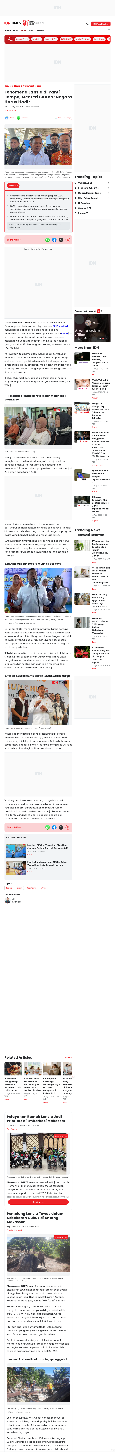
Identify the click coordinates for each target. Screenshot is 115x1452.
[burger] (109, 29)
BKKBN (56, 326)
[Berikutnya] (73, 1041)
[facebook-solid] (54, 240)
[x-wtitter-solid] (61, 240)
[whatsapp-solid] (47, 240)
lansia (64, 333)
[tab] (14, 185)
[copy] (67, 240)
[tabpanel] (39, 212)
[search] (87, 24)
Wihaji (64, 326)
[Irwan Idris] (7, 900)
